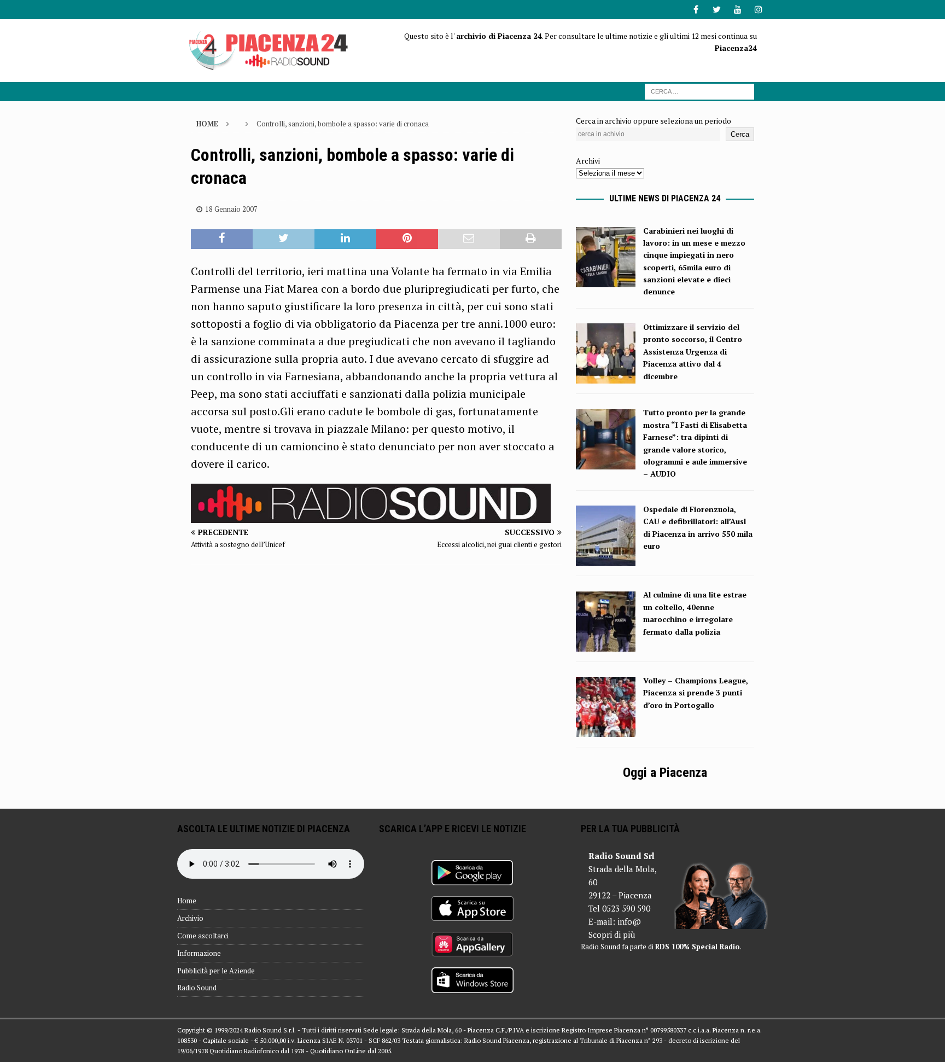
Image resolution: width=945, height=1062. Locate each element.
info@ (629, 921)
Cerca (740, 134)
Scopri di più (611, 934)
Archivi (588, 160)
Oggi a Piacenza (665, 772)
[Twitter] (716, 9)
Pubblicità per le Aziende (216, 971)
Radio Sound (197, 988)
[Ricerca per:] (699, 90)
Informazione (199, 953)
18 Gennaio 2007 (231, 209)
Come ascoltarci (203, 936)
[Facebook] (695, 9)
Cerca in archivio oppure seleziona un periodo (653, 120)
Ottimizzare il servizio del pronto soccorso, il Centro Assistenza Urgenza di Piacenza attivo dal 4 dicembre (692, 351)
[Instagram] (758, 9)
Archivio (190, 918)
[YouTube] (737, 9)
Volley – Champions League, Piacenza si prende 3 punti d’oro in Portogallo (695, 692)
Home (186, 901)
